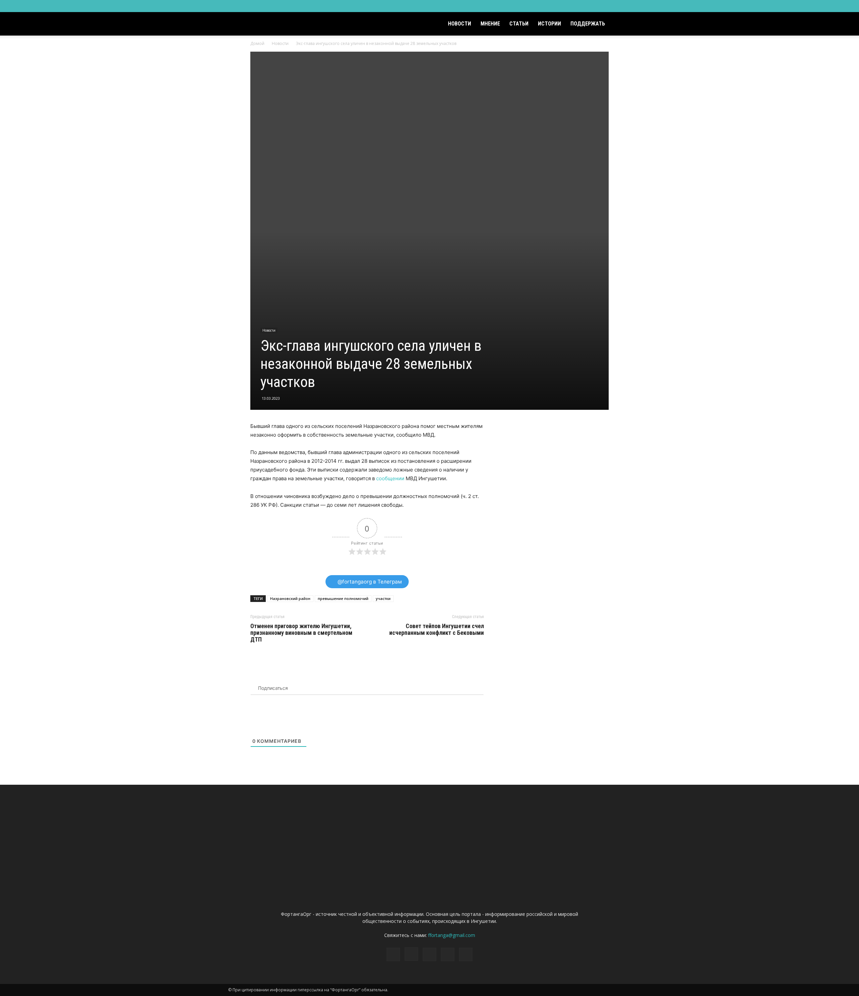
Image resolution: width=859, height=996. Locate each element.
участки (383, 598)
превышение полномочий (343, 598)
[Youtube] (626, 6)
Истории (549, 23)
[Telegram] (604, 6)
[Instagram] (593, 6)
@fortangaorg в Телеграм (369, 581)
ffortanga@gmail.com (451, 935)
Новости (459, 23)
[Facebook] (581, 6)
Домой (257, 43)
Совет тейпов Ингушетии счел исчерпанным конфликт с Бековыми (436, 629)
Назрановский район (290, 598)
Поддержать (587, 23)
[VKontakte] (615, 6)
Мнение (490, 23)
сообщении (390, 478)
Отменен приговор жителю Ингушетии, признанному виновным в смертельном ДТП (301, 633)
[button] (623, 24)
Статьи (518, 23)
